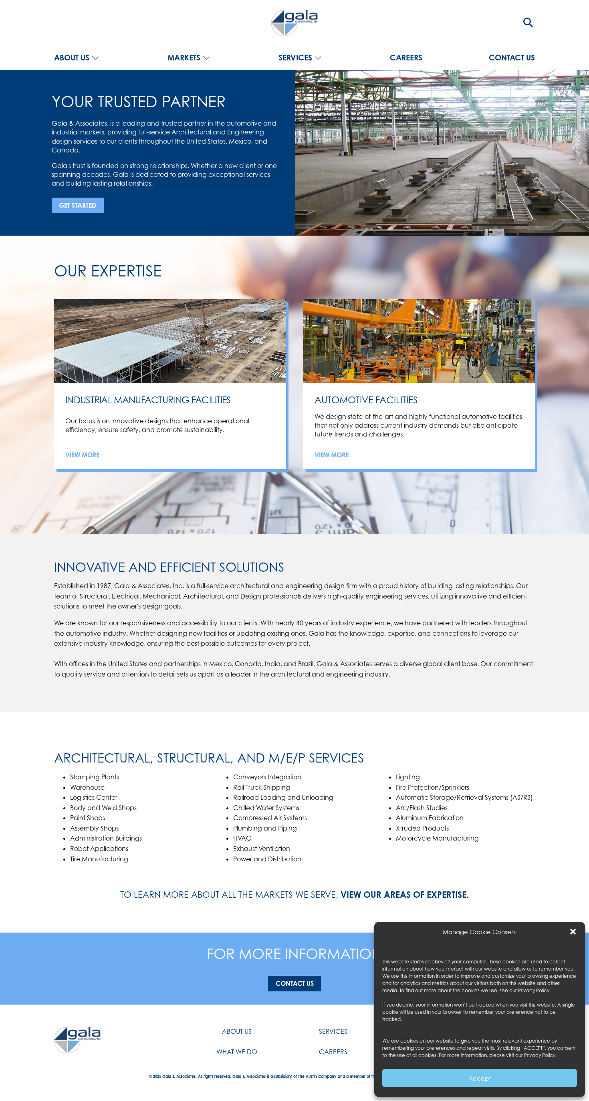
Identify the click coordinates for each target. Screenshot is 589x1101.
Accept (479, 1078)
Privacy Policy (533, 990)
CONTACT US (512, 58)
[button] (573, 932)
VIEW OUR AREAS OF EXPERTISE (403, 894)
